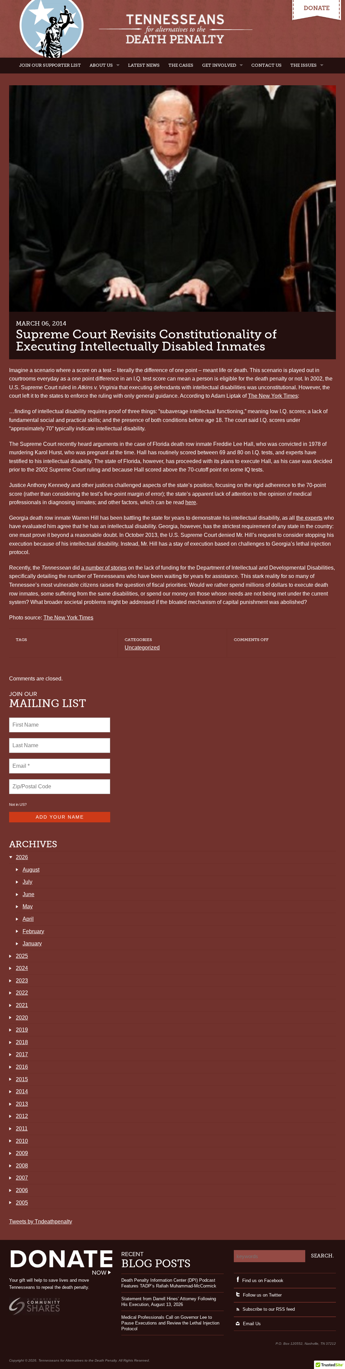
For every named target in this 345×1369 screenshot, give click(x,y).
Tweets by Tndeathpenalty (40, 1221)
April (28, 919)
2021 (22, 1005)
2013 (22, 1104)
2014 (22, 1091)
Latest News (144, 65)
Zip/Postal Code (31, 783)
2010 (22, 1141)
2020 (22, 1018)
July (27, 882)
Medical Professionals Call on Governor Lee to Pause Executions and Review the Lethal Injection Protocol (170, 1323)
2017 (22, 1054)
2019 (22, 1030)
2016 (22, 1067)
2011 (22, 1128)
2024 (22, 968)
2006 (22, 1190)
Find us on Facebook (262, 1280)
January (32, 943)
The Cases (180, 65)
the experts (309, 518)
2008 (22, 1165)
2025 (22, 956)
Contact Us (266, 65)
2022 (22, 993)
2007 (22, 1178)
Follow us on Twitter (262, 1295)
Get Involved (219, 65)
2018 (22, 1042)
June (28, 894)
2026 (22, 857)
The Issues (303, 65)
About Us (101, 65)
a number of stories (104, 568)
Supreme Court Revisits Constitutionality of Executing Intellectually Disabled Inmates (146, 340)
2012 (22, 1116)
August (31, 870)
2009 (22, 1153)
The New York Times (273, 396)
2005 (22, 1203)
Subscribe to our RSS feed (269, 1309)
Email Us (252, 1323)
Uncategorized (142, 647)
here (190, 502)
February (33, 931)
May (28, 906)
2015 (22, 1079)
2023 (22, 980)
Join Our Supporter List (50, 65)
